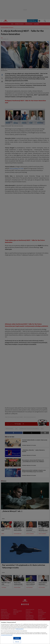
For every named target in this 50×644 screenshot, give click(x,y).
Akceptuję (17, 638)
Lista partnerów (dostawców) (6, 635)
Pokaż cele (17, 641)
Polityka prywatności (19, 629)
